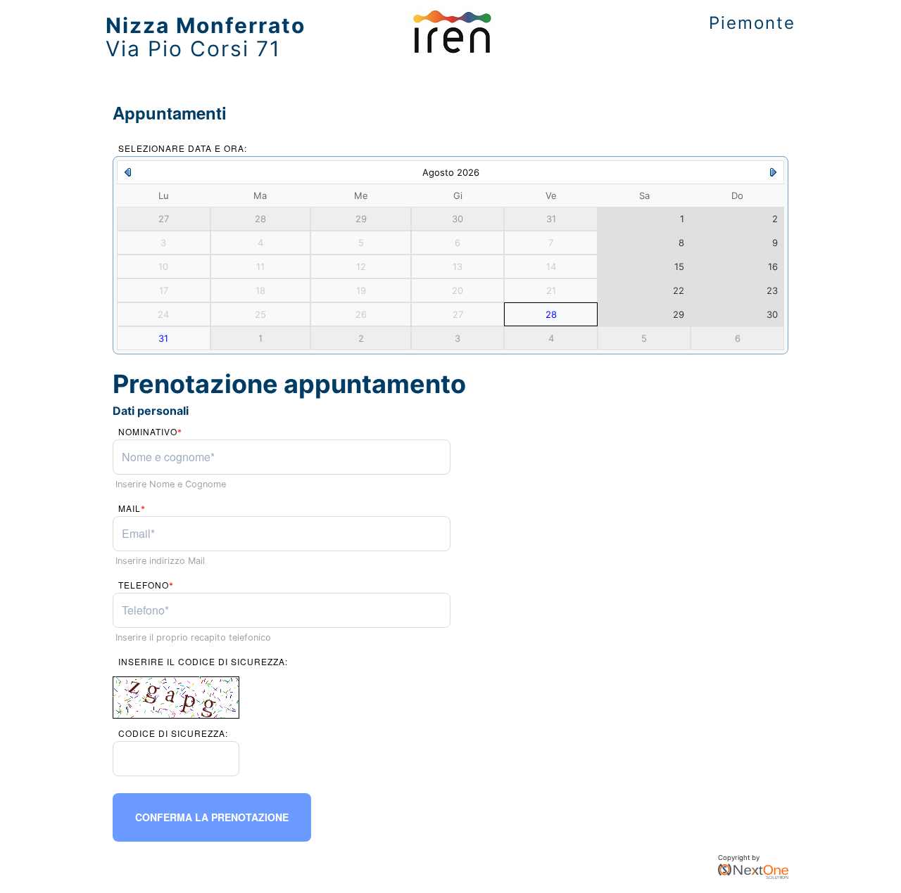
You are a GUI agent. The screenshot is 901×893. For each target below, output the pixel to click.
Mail (132, 508)
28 (551, 314)
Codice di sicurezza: (173, 733)
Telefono (146, 585)
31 (163, 338)
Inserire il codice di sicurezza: (203, 661)
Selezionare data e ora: (182, 148)
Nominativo (150, 431)
